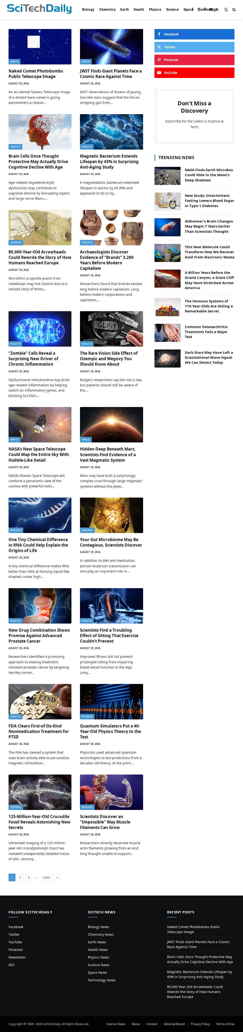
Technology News (102, 980)
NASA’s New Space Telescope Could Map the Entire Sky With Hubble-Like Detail (39, 454)
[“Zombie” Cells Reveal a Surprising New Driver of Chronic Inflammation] (40, 329)
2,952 (46, 877)
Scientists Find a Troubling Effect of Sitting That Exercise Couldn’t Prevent (109, 635)
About (135, 1024)
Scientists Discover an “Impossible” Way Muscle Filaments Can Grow (105, 822)
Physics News (98, 957)
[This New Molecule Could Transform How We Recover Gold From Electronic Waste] (167, 253)
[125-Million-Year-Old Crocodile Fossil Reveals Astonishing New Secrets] (40, 792)
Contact (152, 1024)
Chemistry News (101, 934)
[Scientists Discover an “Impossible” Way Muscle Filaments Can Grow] (111, 792)
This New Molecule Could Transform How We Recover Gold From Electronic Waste (209, 251)
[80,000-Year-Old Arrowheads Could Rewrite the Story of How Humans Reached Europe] (40, 227)
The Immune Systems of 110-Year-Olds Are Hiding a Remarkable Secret (209, 306)
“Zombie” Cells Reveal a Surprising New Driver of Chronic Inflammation (33, 358)
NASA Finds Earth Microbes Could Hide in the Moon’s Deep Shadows (209, 174)
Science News (99, 965)
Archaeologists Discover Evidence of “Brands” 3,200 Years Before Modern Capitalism (107, 260)
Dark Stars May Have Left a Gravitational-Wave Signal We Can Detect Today (209, 357)
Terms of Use (225, 1024)
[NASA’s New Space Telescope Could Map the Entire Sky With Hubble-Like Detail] (40, 424)
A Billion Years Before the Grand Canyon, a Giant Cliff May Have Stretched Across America (209, 280)
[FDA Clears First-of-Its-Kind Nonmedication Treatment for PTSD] (40, 701)
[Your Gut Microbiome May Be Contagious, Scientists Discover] (111, 515)
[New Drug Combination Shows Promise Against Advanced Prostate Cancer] (40, 606)
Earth (124, 9)
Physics (155, 9)
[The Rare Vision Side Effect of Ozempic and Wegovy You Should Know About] (111, 329)
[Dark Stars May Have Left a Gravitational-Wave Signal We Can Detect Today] (167, 358)
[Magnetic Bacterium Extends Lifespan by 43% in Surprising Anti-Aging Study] (111, 132)
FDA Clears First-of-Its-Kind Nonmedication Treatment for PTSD (39, 731)
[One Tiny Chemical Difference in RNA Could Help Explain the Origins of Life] (40, 515)
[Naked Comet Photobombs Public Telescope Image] (40, 46)
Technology (207, 9)
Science (172, 9)
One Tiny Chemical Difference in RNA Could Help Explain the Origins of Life (38, 545)
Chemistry (107, 9)
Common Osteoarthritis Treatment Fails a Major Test (206, 331)
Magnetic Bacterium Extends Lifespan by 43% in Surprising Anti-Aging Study (109, 161)
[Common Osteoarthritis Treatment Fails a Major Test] (167, 333)
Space (188, 9)
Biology (88, 9)
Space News (97, 972)
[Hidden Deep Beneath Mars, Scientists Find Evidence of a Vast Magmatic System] (111, 424)
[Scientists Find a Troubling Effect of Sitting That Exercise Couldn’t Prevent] (111, 606)
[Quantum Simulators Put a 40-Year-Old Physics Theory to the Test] (111, 701)
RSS (11, 965)
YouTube (15, 942)
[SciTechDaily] (39, 9)
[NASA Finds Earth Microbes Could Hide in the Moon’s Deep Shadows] (167, 176)
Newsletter (17, 957)
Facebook (16, 927)
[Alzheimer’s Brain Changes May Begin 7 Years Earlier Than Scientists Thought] (167, 227)
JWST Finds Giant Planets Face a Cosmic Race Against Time (111, 73)
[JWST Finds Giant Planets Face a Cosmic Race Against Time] (111, 46)
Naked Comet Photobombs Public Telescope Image (36, 73)
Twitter (14, 934)
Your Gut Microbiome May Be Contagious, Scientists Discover (111, 542)
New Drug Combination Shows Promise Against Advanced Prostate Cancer (39, 635)
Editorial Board (174, 1024)
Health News (98, 949)
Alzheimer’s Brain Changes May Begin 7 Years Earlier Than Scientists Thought (209, 226)
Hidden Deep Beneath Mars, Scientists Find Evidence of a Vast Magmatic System (108, 454)
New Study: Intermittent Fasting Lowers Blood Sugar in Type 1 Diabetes (209, 200)
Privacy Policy (200, 1024)
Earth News (97, 942)
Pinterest (16, 949)
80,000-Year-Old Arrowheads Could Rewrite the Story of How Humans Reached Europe (40, 257)
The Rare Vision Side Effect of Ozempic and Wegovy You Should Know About (109, 358)
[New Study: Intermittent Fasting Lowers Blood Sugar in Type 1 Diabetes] (167, 202)
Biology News (98, 927)
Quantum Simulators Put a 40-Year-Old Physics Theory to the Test (110, 731)
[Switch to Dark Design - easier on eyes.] (226, 9)
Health (139, 9)
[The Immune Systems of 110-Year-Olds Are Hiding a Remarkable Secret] (167, 307)
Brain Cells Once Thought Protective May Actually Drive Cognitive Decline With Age (38, 161)
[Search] (233, 9)
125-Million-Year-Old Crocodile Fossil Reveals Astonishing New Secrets (39, 822)
